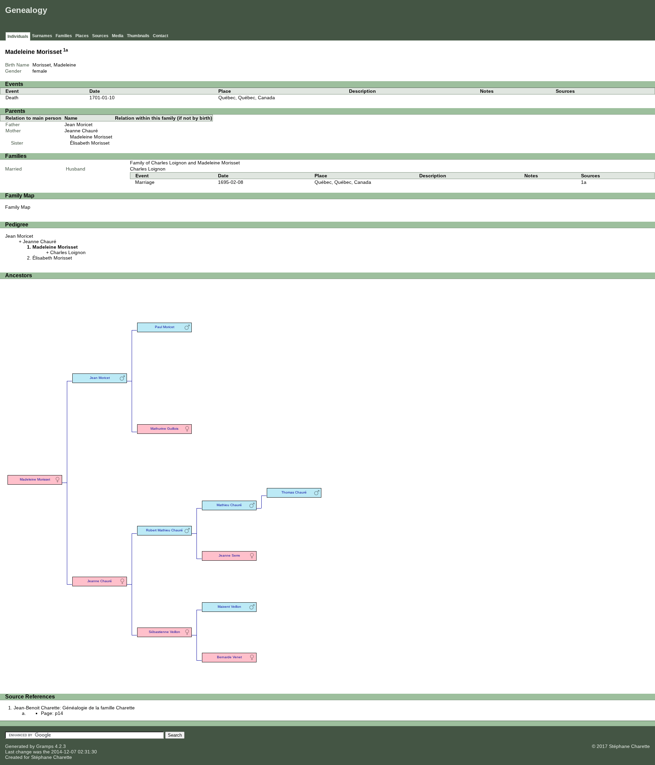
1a (65, 50)
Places (82, 35)
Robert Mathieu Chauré (164, 530)
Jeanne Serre (229, 555)
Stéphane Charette (51, 757)
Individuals (18, 36)
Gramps (45, 746)
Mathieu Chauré (229, 505)
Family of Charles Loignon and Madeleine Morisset (185, 162)
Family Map (17, 207)
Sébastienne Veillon (164, 632)
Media (117, 35)
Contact (160, 35)
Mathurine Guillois (164, 428)
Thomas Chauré (294, 492)
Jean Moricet (78, 124)
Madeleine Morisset (91, 136)
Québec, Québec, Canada (246, 97)
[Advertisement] (529, 17)
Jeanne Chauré (81, 130)
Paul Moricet (164, 327)
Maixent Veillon (229, 606)
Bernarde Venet (229, 657)
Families (64, 35)
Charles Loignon (147, 169)
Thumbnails (138, 35)
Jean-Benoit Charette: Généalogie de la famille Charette (74, 707)
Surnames (42, 35)
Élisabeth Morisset (90, 143)
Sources (100, 35)
